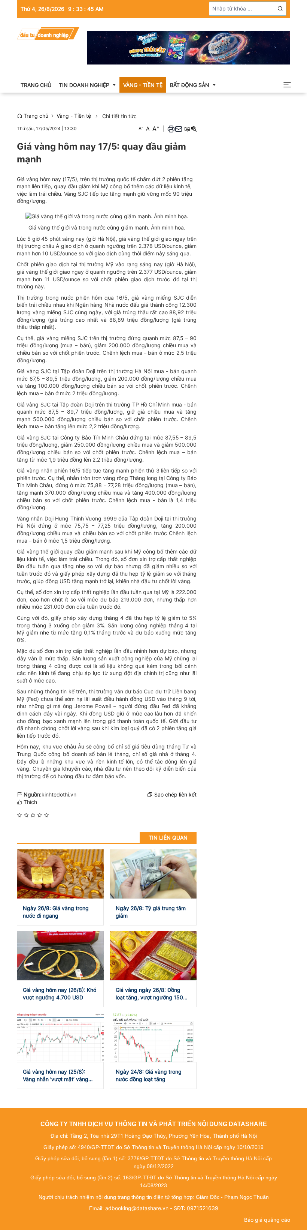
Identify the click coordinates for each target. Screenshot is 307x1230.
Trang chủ (35, 115)
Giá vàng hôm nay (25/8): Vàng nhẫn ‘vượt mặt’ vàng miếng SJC (55, 1075)
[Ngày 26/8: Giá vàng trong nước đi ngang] (60, 873)
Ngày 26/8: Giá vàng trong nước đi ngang (56, 912)
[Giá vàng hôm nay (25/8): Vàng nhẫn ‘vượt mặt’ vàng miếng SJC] (60, 1037)
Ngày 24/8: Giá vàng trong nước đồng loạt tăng (149, 1075)
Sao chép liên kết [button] (175, 794)
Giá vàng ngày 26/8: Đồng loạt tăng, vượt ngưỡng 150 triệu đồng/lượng (149, 994)
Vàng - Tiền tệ (74, 115)
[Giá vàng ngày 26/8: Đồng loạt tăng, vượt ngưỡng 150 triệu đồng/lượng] (153, 955)
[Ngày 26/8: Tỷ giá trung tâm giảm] (153, 873)
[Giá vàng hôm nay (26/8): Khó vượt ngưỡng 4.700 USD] (60, 955)
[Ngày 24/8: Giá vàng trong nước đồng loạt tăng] (153, 1037)
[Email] (178, 128)
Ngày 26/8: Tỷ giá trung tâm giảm (151, 912)
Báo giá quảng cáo (267, 1219)
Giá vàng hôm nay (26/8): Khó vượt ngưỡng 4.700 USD (59, 993)
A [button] (141, 128)
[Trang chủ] (48, 33)
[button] (280, 8)
